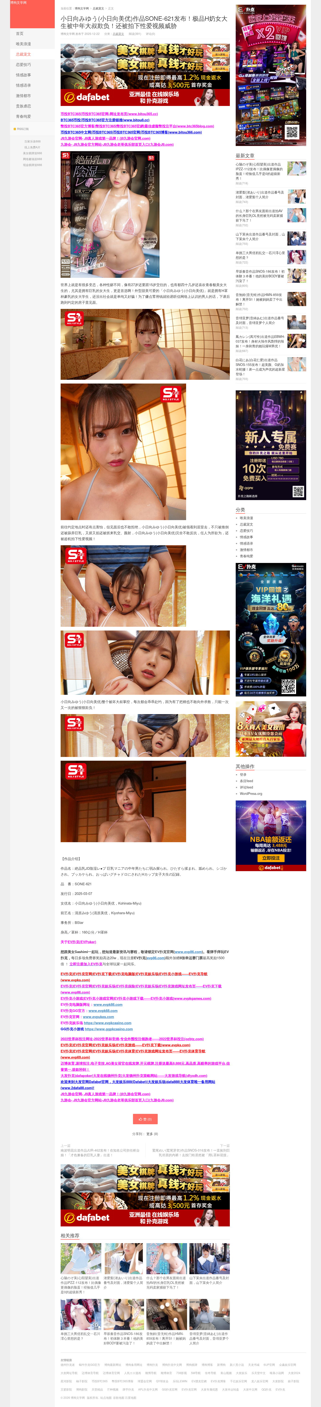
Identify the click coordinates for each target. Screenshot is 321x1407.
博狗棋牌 (191, 1365)
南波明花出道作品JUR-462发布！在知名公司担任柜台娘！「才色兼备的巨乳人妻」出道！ (100, 1152)
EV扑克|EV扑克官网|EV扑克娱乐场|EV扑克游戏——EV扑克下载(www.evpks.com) (125, 1044)
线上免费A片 (32, 147)
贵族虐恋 (23, 106)
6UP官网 (269, 1365)
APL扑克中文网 (148, 1389)
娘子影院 (293, 1381)
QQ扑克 (266, 1389)
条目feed (246, 780)
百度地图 (130, 1397)
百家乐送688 (32, 141)
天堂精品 (97, 1389)
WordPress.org (251, 793)
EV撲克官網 (199, 1381)
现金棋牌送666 (32, 165)
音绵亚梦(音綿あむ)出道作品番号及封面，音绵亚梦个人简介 (209, 1338)
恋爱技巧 (23, 64)
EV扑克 (280, 1389)
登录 (243, 774)
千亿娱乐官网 (238, 1381)
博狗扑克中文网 (172, 1365)
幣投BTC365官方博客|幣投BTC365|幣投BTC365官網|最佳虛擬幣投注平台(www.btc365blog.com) (137, 126)
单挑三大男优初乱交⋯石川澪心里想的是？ (80, 1336)
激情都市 (23, 95)
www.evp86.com (188, 951)
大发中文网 (250, 1389)
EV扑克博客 (218, 1381)
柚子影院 (81, 1381)
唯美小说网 (277, 1373)
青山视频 (226, 1373)
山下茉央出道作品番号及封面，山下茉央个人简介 (209, 1280)
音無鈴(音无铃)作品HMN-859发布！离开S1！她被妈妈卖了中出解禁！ (166, 1338)
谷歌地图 (118, 1397)
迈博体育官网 (111, 1373)
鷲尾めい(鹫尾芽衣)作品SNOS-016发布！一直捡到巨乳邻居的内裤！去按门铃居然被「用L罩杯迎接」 (191, 1152)
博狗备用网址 (133, 1365)
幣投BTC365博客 (122, 1381)
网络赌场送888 (32, 159)
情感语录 (23, 85)
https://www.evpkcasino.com (107, 1022)
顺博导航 (151, 1373)
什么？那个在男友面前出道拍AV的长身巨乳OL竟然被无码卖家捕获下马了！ (166, 1282)
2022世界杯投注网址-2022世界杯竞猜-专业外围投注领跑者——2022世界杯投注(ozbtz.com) (132, 1038)
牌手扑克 (128, 1389)
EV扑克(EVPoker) (82, 941)
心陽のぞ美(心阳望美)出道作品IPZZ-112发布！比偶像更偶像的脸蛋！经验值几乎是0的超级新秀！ (81, 1284)
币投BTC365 (100, 1381)
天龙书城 (253, 1365)
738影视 (181, 1373)
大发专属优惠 (209, 1389)
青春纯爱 (23, 116)
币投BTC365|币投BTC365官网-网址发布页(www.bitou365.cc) (109, 113)
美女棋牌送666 (32, 153)
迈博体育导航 (90, 1373)
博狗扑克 (152, 1365)
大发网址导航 (69, 1373)
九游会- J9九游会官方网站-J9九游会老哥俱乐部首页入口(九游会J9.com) (117, 144)
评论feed (246, 787)
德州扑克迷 (68, 1365)
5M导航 (196, 1373)
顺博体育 (166, 1373)
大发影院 (278, 1381)
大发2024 (294, 1373)
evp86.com (155, 957)
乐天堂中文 (258, 1373)
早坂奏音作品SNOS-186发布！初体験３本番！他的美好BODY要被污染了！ (123, 1338)
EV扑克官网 (189, 1389)
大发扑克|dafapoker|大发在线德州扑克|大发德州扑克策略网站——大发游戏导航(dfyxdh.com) (134, 1075)
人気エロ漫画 (132, 1373)
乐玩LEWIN (180, 1381)
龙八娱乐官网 (259, 1381)
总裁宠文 (23, 54)
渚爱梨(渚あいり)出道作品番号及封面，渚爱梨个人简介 (123, 1282)
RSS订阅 (23, 129)
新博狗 (221, 1365)
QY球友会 (162, 1381)
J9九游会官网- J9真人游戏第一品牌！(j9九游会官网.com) (105, 138)
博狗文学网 (18, 2)
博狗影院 (81, 1389)
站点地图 (106, 1397)
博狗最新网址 (112, 1365)
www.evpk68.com (103, 1010)
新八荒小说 (237, 1365)
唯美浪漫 (23, 43)
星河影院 (66, 1381)
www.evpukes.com (98, 1016)
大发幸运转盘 (230, 1389)
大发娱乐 (241, 1373)
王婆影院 (66, 1389)
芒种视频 (112, 1389)
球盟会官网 (145, 1381)
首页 (19, 33)
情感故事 (23, 74)
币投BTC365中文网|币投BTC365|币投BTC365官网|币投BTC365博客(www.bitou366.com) (131, 132)
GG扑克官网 (169, 1389)
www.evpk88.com (108, 1004)
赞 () (147, 1119)
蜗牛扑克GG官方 (89, 1365)
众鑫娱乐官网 (287, 1365)
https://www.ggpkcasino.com (109, 1028)
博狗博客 (207, 1365)
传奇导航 (210, 1373)
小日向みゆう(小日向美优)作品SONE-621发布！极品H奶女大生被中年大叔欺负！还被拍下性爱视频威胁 (144, 22)
